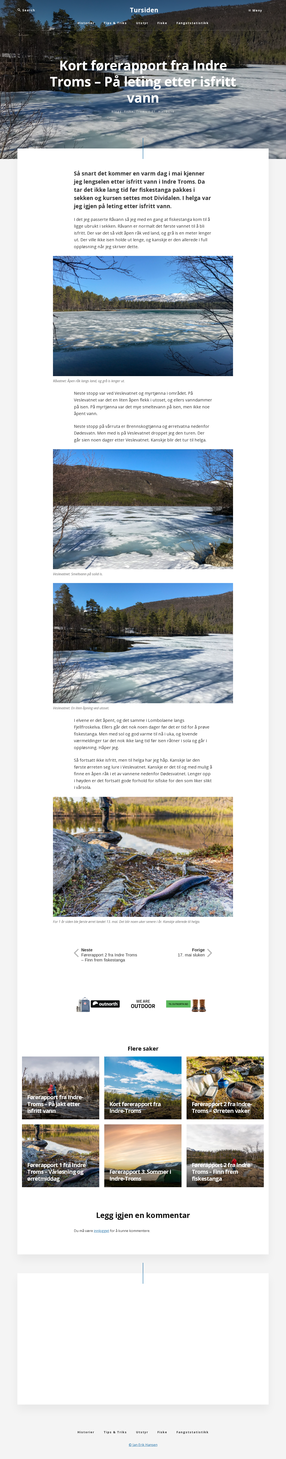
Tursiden (144, 10)
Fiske (129, 111)
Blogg (117, 111)
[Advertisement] (143, 1347)
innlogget (101, 1230)
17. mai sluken (191, 952)
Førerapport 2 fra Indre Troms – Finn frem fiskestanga (109, 955)
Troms (141, 111)
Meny (256, 10)
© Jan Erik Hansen (143, 1444)
